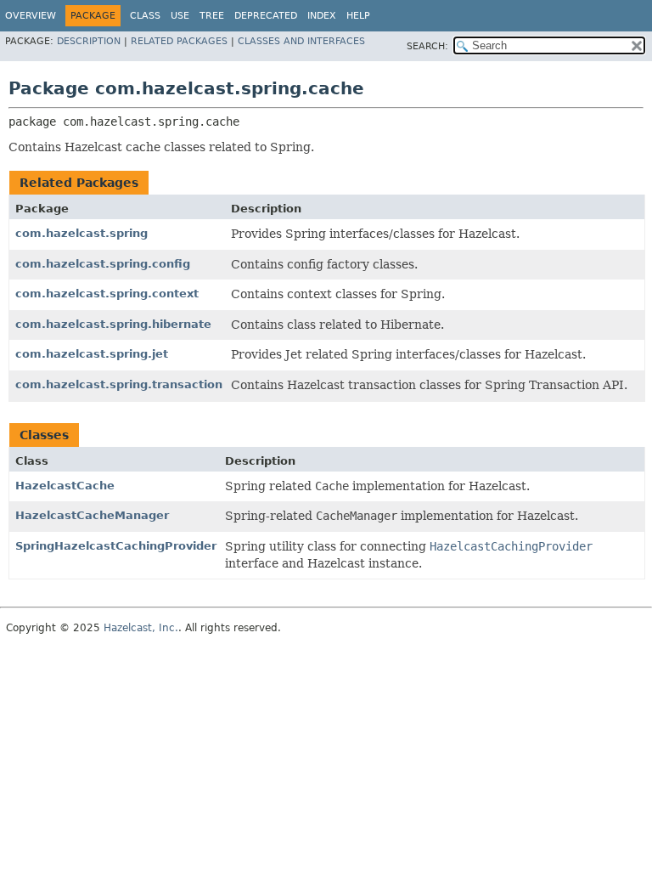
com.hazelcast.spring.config (102, 263)
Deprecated (265, 15)
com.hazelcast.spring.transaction (118, 384)
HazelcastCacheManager (92, 515)
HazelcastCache (65, 485)
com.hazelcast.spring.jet (91, 353)
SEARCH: (427, 46)
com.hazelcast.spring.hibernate (113, 324)
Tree (212, 15)
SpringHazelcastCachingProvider (115, 546)
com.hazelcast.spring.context (107, 293)
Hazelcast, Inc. (141, 628)
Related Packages (179, 41)
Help (358, 15)
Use (180, 15)
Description (89, 41)
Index (321, 15)
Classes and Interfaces (301, 41)
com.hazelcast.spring (81, 233)
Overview (30, 15)
